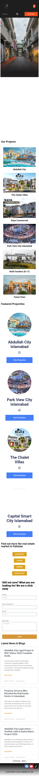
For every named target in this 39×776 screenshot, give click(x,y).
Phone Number (7, 604)
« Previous (16, 761)
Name (4, 595)
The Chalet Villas (19, 195)
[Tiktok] (36, 766)
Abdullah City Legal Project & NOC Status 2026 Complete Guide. (19, 653)
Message (5, 621)
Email (4, 611)
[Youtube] (31, 766)
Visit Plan (31, 14)
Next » (24, 761)
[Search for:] (10, 14)
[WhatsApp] (19, 352)
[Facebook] (26, 766)
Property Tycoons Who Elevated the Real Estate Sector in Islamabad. (16, 693)
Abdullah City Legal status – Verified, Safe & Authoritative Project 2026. (19, 732)
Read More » (8, 675)
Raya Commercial (19, 220)
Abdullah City (19, 169)
